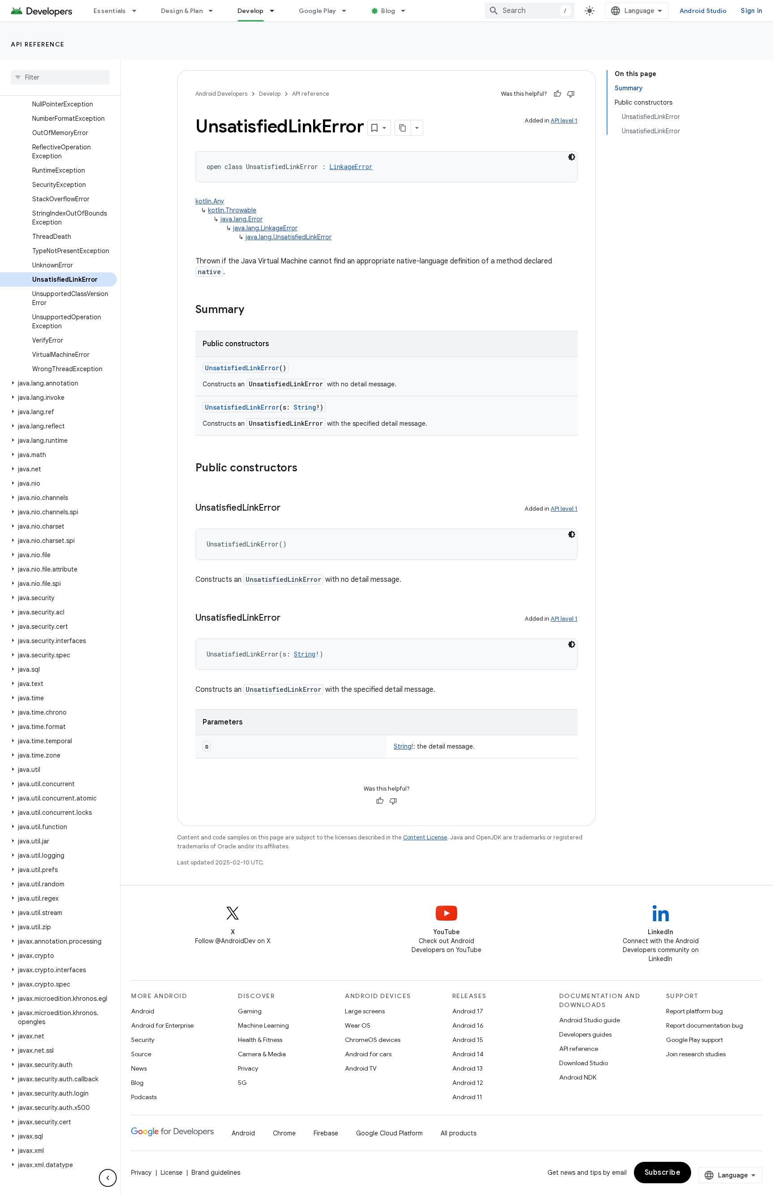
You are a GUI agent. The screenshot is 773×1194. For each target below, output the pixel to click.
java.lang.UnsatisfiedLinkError (288, 237)
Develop (251, 11)
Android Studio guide (589, 1020)
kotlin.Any (209, 201)
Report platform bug (694, 1011)
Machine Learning (263, 1025)
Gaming (250, 1011)
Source (141, 1054)
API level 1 (564, 120)
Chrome (284, 1133)
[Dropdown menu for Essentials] (138, 10)
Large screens (365, 1011)
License (172, 1172)
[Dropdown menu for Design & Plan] (215, 10)
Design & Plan (182, 11)
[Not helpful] (571, 94)
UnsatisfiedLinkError (242, 368)
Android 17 (467, 1011)
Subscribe (663, 1172)
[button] (58, 383)
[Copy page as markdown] (403, 127)
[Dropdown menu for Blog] (407, 10)
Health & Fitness (260, 1040)
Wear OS (357, 1025)
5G (242, 1083)
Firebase (326, 1133)
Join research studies (696, 1054)
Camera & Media (262, 1054)
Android (142, 1011)
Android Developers (221, 93)
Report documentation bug (704, 1025)
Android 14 (468, 1054)
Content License (425, 837)
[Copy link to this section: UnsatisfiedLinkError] (289, 508)
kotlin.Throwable (232, 210)
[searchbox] (60, 77)
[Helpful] (557, 94)
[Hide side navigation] (108, 1178)
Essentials (109, 11)
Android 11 (467, 1097)
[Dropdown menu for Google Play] (348, 10)
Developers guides (585, 1034)
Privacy (248, 1068)
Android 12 (467, 1083)
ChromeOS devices (372, 1040)
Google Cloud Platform (389, 1133)
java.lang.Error (242, 219)
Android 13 (467, 1068)
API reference (38, 44)
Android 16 (468, 1025)
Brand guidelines (215, 1172)
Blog (388, 11)
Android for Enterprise (162, 1025)
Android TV (361, 1068)
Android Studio (703, 11)
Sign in (751, 11)
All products (458, 1133)
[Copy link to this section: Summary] (253, 310)
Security (142, 1040)
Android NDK (577, 1077)
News (139, 1068)
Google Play (317, 11)
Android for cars (368, 1054)
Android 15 (467, 1040)
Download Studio (583, 1063)
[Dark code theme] (571, 157)
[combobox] (529, 11)
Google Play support (694, 1040)
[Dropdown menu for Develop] (276, 10)
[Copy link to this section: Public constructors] (306, 468)
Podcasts (144, 1097)
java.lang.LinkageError (265, 228)
